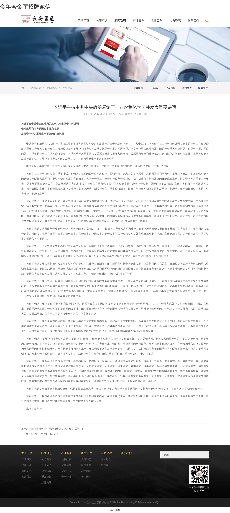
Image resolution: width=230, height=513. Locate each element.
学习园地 (86, 476)
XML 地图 (115, 509)
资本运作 (66, 465)
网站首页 (83, 20)
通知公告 (187, 88)
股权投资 (66, 459)
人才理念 (106, 459)
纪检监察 (86, 465)
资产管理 (66, 476)
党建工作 (156, 20)
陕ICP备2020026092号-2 (147, 502)
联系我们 (193, 20)
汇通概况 (27, 459)
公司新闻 (138, 88)
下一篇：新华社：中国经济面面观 (40, 434)
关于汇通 (101, 20)
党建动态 (86, 459)
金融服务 (66, 471)
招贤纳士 (106, 465)
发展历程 (27, 465)
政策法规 (171, 88)
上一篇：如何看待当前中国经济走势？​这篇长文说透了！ (52, 428)
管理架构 (27, 471)
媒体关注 (203, 88)
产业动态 (68, 88)
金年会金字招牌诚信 (25, 6)
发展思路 (27, 476)
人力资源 (175, 20)
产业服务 (138, 20)
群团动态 (86, 471)
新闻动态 (120, 20)
